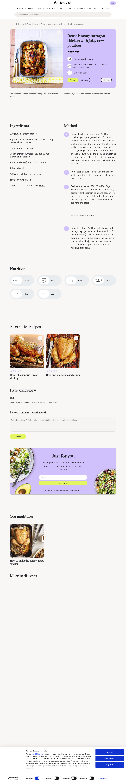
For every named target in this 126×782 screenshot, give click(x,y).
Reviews (105, 8)
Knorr (42, 185)
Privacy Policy (76, 490)
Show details (102, 778)
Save (74, 80)
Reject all (109, 765)
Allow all (110, 752)
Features (69, 8)
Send (107, 80)
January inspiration (36, 8)
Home (12, 24)
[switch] (56, 778)
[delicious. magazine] (63, 2)
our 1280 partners (38, 754)
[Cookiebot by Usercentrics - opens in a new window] (12, 778)
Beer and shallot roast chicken (63, 375)
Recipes (20, 8)
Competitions (93, 8)
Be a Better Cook (54, 8)
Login (112, 3)
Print (86, 80)
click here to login (51, 402)
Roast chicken (32, 24)
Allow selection (109, 758)
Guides (80, 8)
